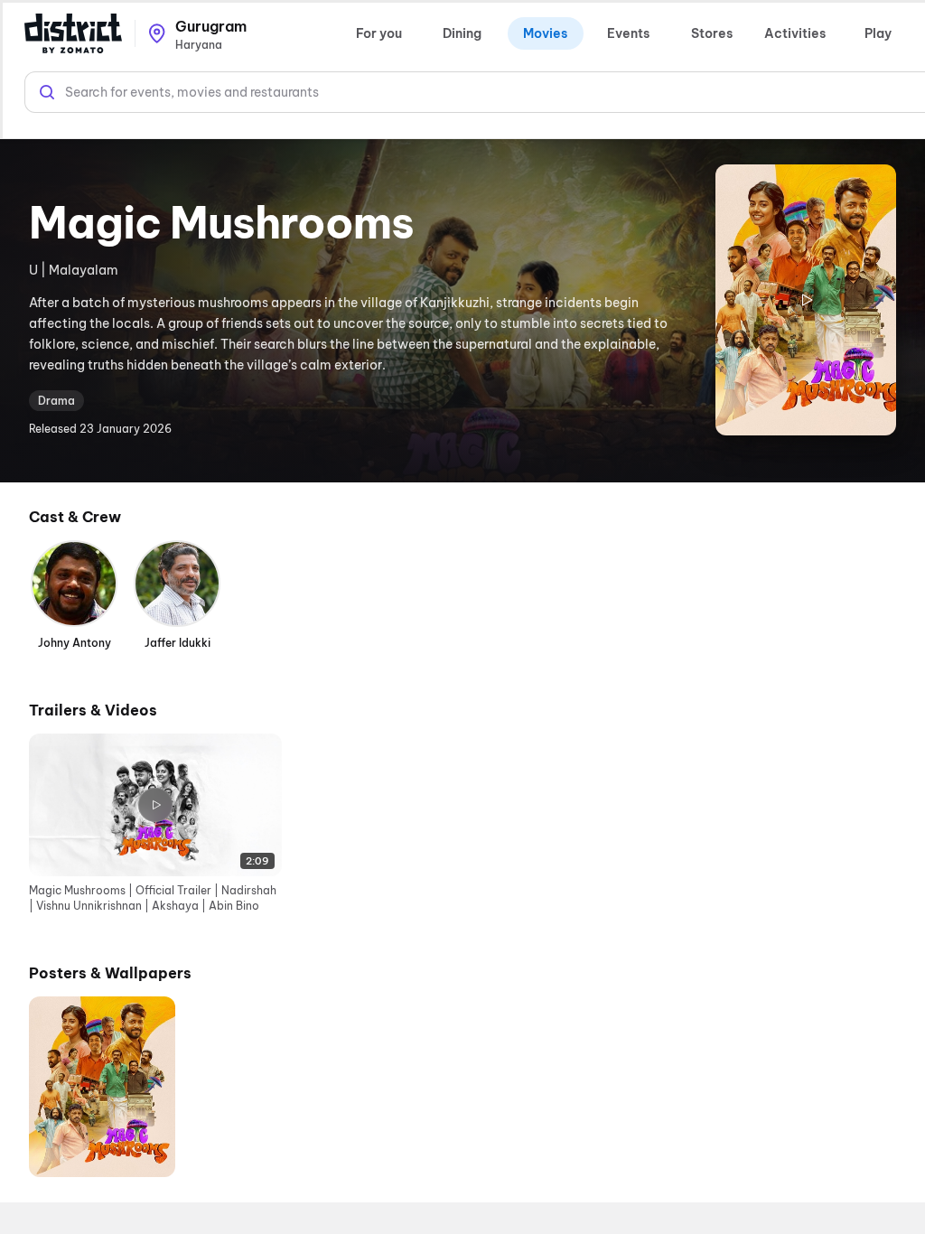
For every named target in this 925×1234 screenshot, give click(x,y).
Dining (462, 33)
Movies (545, 33)
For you (379, 33)
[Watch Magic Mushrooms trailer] (806, 300)
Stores (712, 33)
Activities (795, 33)
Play (878, 33)
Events (628, 33)
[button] (155, 824)
